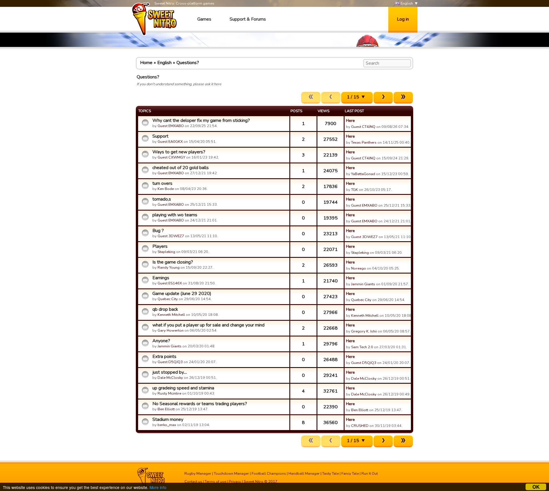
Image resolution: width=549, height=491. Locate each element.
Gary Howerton (171, 330)
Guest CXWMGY (171, 157)
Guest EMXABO (171, 125)
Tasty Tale (330, 473)
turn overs (162, 183)
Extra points (164, 357)
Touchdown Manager (231, 473)
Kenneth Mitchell (171, 314)
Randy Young (169, 267)
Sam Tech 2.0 (362, 347)
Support (160, 136)
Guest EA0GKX (170, 141)
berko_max (167, 424)
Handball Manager (304, 473)
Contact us (193, 481)
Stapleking (166, 251)
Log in (403, 19)
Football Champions (269, 473)
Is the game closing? (172, 262)
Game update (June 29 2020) (181, 294)
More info (158, 487)
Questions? (187, 63)
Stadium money (167, 419)
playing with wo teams (174, 215)
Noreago (358, 268)
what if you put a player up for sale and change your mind (208, 325)
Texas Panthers (364, 142)
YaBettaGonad (363, 174)
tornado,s (161, 199)
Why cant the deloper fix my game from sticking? (201, 120)
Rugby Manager (197, 473)
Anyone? (161, 341)
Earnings (160, 278)
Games (204, 19)
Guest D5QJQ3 (170, 362)
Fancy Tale (350, 473)
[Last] (403, 98)
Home (146, 63)
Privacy (235, 481)
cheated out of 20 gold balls (180, 168)
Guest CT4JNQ (363, 126)
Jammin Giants (363, 284)
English (406, 3)
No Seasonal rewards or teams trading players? (199, 404)
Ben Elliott (166, 409)
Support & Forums (248, 19)
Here (350, 120)
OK (536, 487)
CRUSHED (360, 425)
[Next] (383, 98)
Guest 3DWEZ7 (171, 236)
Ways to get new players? (178, 152)
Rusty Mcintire (169, 393)
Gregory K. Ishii (364, 331)
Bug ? (158, 231)
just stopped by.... (169, 372)
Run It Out (369, 473)
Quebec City (168, 299)
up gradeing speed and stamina (183, 388)
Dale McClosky (170, 377)
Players (160, 246)
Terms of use (215, 481)
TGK (354, 189)
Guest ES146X (170, 283)
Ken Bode (166, 188)
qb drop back (165, 309)
